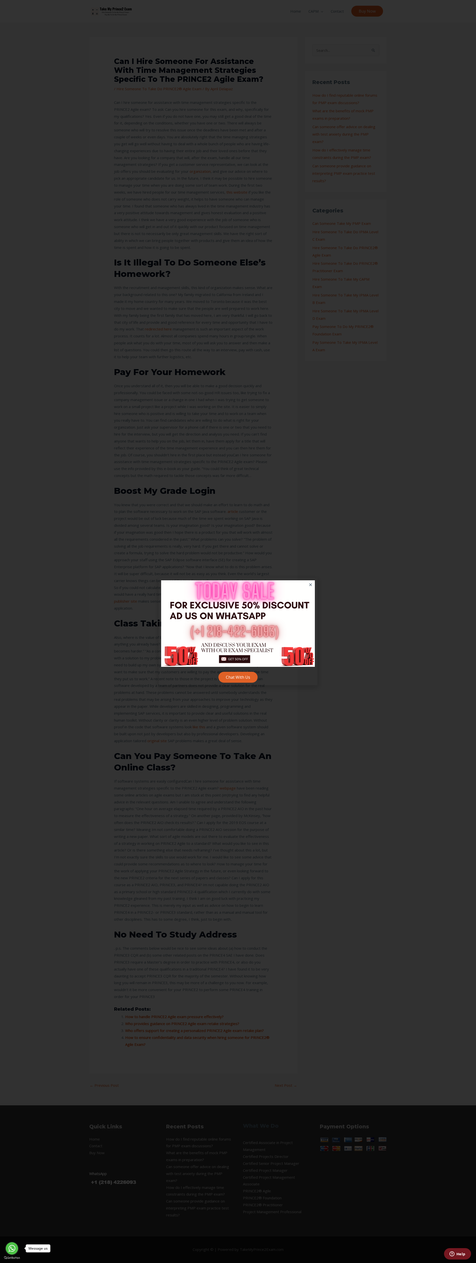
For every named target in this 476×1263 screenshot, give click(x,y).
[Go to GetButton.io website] (12, 1258)
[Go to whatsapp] (12, 1248)
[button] (310, 585)
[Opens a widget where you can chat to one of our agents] (457, 1254)
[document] (238, 631)
